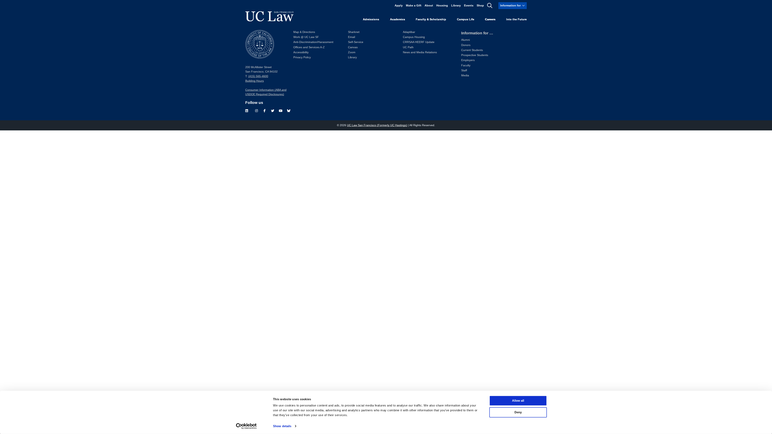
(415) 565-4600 (258, 76)
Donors (465, 45)
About (429, 5)
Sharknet (353, 32)
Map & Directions (304, 32)
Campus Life (465, 19)
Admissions (371, 19)
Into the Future (516, 19)
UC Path (408, 47)
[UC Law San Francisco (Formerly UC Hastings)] (269, 16)
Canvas (353, 47)
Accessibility (301, 52)
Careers (490, 19)
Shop (480, 5)
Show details (282, 426)
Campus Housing (414, 37)
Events (468, 5)
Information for (510, 5)
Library (456, 5)
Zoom (351, 52)
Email (351, 37)
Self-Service (355, 42)
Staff (464, 70)
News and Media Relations (420, 52)
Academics (397, 19)
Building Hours (254, 80)
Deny (518, 412)
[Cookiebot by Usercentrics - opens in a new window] (246, 426)
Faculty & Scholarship (431, 19)
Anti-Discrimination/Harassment (313, 42)
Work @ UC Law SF (306, 37)
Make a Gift (413, 5)
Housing (442, 5)
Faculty (465, 65)
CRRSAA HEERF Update (418, 42)
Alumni (465, 39)
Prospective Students (474, 55)
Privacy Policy (302, 57)
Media (465, 75)
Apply (399, 5)
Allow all (518, 400)
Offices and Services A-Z (309, 47)
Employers (468, 60)
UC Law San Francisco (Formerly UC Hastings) (377, 125)
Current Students (472, 50)
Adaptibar (409, 32)
